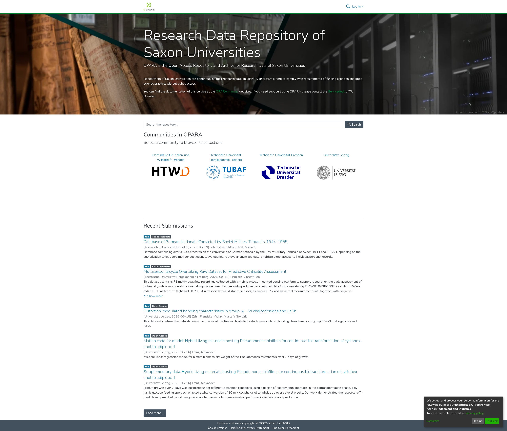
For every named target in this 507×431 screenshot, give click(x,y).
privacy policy (474, 413)
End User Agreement (286, 428)
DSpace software (229, 423)
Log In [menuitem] (356, 6)
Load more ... (155, 413)
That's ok (492, 421)
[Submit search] (348, 6)
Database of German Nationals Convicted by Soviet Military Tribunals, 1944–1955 (215, 241)
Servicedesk (336, 91)
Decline (477, 421)
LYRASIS (283, 423)
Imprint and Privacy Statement (250, 428)
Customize (433, 421)
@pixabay (497, 112)
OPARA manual (227, 91)
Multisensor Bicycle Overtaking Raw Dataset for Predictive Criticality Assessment (215, 271)
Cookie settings (217, 428)
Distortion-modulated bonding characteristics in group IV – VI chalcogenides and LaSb (220, 311)
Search (356, 124)
